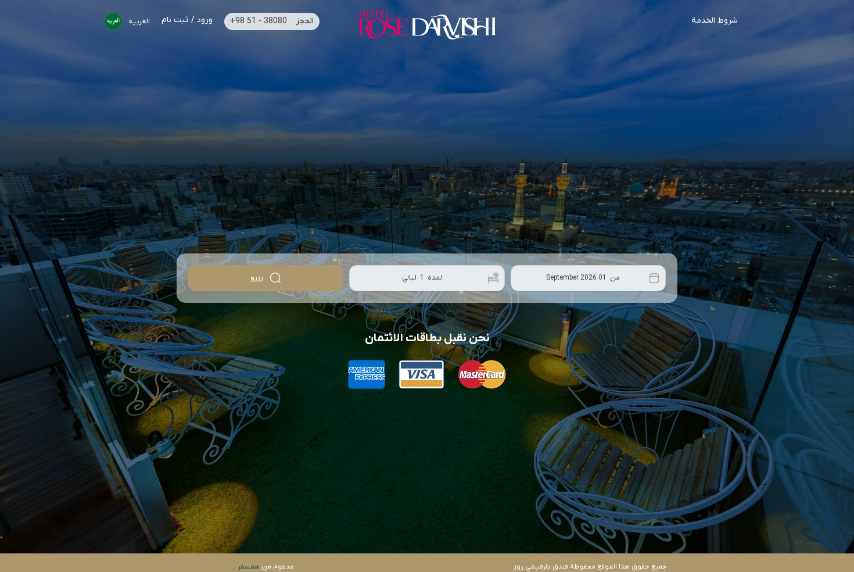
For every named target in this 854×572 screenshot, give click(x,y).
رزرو (257, 278)
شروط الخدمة (714, 21)
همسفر (249, 566)
